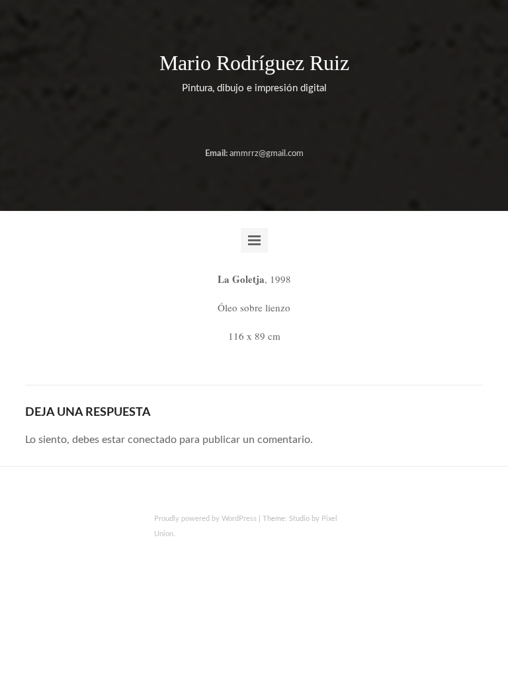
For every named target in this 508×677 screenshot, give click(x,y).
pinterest (284, 122)
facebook (242, 122)
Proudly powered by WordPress (205, 518)
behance (221, 122)
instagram (263, 122)
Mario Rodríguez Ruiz (254, 63)
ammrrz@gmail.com (267, 153)
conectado (152, 439)
